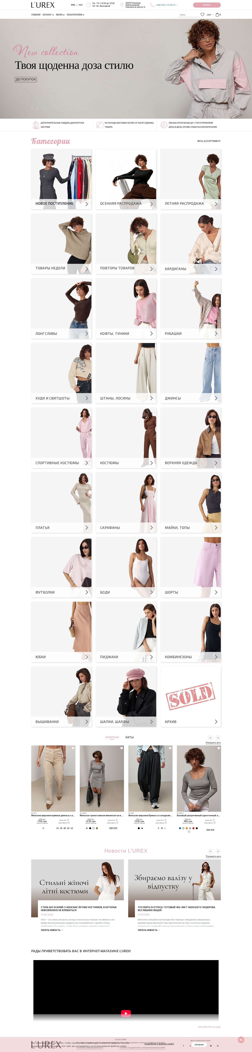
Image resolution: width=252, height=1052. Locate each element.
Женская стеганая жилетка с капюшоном (199, 815)
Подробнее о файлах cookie (159, 1043)
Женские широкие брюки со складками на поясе (102, 815)
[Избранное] (202, 14)
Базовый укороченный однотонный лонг (150, 815)
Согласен (199, 1044)
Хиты (129, 737)
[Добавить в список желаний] (73, 748)
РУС (73, 5)
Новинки (112, 737)
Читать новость (51, 930)
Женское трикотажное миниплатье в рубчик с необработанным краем (53, 815)
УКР (81, 5)
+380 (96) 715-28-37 (165, 5)
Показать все (213, 743)
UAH (209, 14)
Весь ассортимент (209, 141)
